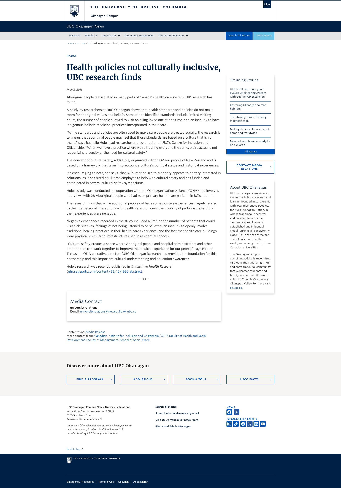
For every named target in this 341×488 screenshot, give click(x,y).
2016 (77, 43)
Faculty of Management (102, 340)
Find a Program (89, 379)
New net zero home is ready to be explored (250, 143)
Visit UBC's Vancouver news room (176, 419)
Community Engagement (139, 35)
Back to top (74, 449)
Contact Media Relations (249, 167)
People (89, 35)
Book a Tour (196, 379)
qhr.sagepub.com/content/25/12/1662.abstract (105, 271)
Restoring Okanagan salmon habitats (248, 106)
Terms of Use (106, 481)
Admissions (143, 379)
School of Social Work (135, 340)
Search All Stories (239, 35)
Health (71, 55)
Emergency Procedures (80, 481)
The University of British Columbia (74, 11)
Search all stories (166, 406)
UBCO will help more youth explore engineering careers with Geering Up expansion (248, 93)
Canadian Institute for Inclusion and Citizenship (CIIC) (131, 336)
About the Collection (171, 35)
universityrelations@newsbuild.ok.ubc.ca (108, 311)
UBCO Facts (249, 379)
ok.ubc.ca (236, 287)
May (84, 43)
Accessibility (140, 481)
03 (89, 43)
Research (74, 35)
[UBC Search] (267, 4)
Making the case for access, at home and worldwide (249, 131)
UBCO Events (264, 35)
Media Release (95, 332)
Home (69, 43)
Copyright (123, 481)
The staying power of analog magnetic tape (248, 119)
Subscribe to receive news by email (177, 413)
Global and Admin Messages (173, 426)
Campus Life (108, 35)
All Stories (250, 151)
